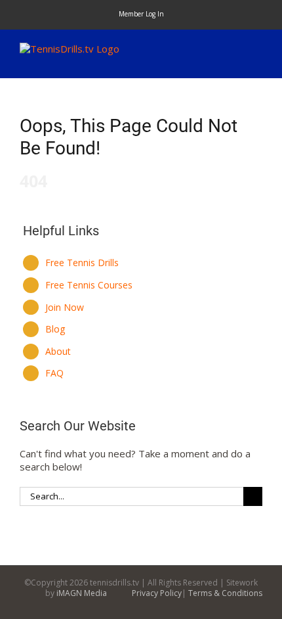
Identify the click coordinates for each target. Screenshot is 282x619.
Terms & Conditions (225, 593)
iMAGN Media (81, 593)
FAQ (54, 373)
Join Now (64, 307)
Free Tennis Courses (88, 285)
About (58, 351)
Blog (55, 329)
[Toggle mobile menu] (257, 50)
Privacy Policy (157, 593)
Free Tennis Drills (82, 262)
